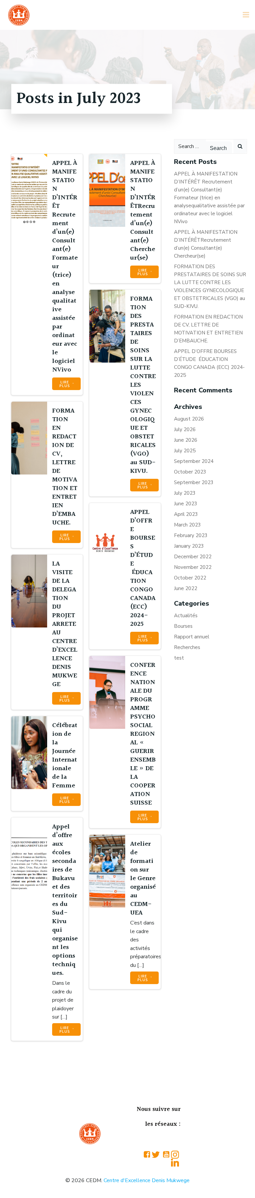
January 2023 (189, 546)
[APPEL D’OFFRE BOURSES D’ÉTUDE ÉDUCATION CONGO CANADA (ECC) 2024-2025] (107, 539)
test (179, 658)
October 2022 (190, 577)
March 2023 (187, 525)
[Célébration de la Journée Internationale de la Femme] (29, 752)
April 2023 (186, 514)
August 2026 (189, 419)
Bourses (183, 626)
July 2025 (185, 450)
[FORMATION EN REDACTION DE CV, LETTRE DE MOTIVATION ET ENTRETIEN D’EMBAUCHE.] (29, 437)
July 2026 (185, 429)
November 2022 (193, 567)
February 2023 (191, 535)
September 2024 (193, 461)
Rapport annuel (191, 636)
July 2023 (185, 493)
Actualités (186, 615)
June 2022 (185, 588)
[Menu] (246, 15)
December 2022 (193, 556)
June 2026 (185, 440)
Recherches (187, 647)
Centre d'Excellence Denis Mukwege (147, 1180)
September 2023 (193, 482)
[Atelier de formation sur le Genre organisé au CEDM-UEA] (107, 870)
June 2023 (185, 503)
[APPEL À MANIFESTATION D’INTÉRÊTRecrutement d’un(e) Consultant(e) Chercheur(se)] (107, 190)
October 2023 (190, 472)
